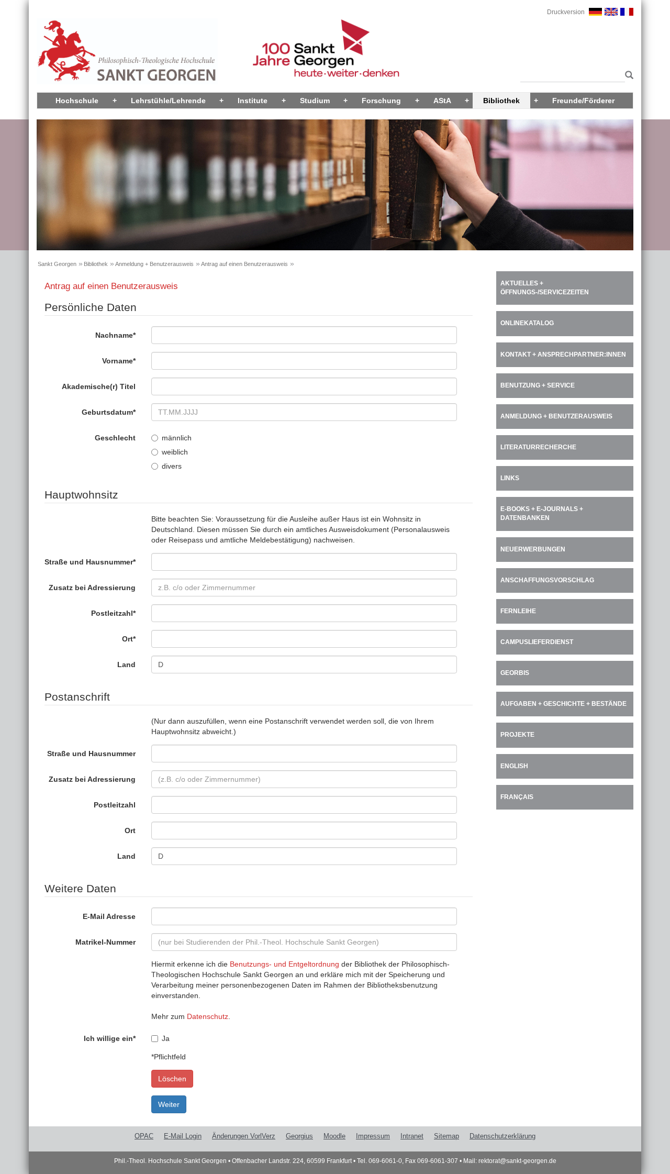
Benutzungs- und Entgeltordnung (284, 964)
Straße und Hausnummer (90, 562)
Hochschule (76, 100)
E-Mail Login (183, 1136)
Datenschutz (207, 1016)
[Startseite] (127, 50)
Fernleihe (518, 611)
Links (509, 478)
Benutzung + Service (537, 385)
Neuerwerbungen (532, 549)
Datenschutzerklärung (502, 1136)
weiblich (175, 452)
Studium (315, 100)
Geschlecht (115, 438)
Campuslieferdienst (536, 642)
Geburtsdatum (109, 412)
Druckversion (566, 12)
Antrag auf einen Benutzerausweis (244, 264)
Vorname (119, 361)
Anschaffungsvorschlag (547, 580)
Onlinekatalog (527, 323)
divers (172, 466)
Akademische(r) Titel (99, 386)
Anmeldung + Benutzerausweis (154, 264)
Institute (252, 100)
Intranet (411, 1136)
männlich (177, 438)
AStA (442, 100)
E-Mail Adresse (109, 916)
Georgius (299, 1136)
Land (126, 664)
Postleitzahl (113, 613)
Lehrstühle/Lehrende (168, 100)
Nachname (115, 335)
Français (516, 797)
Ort (129, 639)
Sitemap (446, 1136)
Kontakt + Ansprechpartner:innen (563, 354)
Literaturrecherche (538, 447)
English (514, 766)
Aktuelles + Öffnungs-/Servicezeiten (544, 288)
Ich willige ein (110, 1038)
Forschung (381, 100)
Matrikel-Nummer (105, 942)
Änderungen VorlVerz (243, 1136)
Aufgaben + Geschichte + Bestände (563, 703)
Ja (166, 1038)
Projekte (517, 734)
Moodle (334, 1136)
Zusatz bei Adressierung (92, 587)
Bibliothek (501, 100)
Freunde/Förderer (583, 100)
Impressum (373, 1136)
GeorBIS (514, 673)
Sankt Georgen (57, 264)
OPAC (144, 1136)
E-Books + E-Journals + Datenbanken (541, 513)
